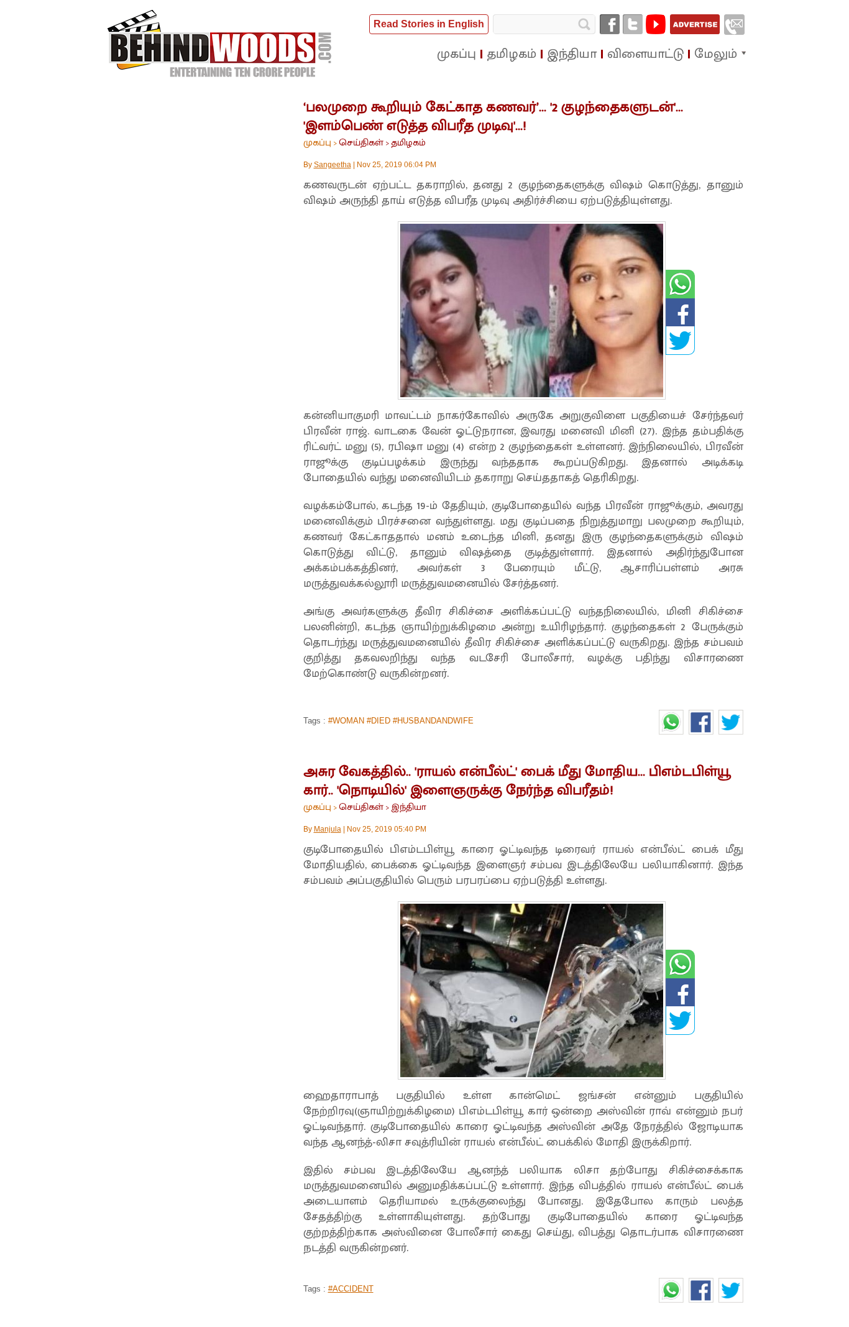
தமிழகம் (408, 142)
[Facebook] (610, 24)
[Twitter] (633, 24)
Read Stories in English (429, 24)
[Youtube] (656, 24)
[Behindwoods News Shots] (220, 44)
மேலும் (715, 54)
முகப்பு (317, 142)
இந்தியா (408, 807)
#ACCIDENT (351, 1288)
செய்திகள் (361, 142)
